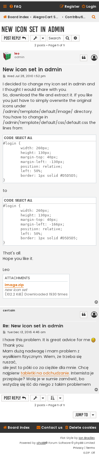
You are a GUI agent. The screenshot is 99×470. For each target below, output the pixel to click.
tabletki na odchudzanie (45, 373)
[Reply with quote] (83, 58)
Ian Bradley (87, 438)
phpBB (41, 443)
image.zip (14, 285)
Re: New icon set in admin (33, 326)
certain (9, 310)
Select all (23, 138)
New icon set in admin (32, 29)
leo (17, 53)
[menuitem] (15, 6)
